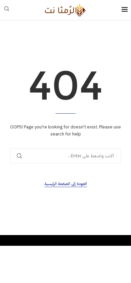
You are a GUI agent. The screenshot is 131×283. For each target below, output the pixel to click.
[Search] (6, 9)
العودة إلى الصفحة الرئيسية (65, 184)
